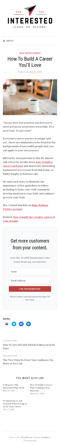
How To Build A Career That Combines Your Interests (41, 388)
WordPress (26, 437)
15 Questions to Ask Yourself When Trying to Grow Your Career (15, 403)
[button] (30, 97)
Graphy (44, 437)
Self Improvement (30, 53)
